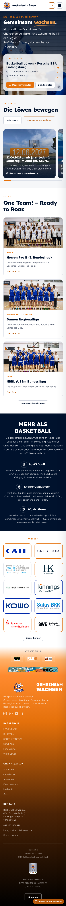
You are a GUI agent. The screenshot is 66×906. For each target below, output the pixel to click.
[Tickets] (52, 5)
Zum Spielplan (45, 85)
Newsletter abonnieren (39, 120)
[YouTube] (16, 713)
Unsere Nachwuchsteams (33, 403)
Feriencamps (10, 749)
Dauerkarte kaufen (21, 85)
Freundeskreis (10, 784)
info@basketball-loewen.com (18, 830)
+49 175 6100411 (11, 825)
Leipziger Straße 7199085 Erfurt (13, 818)
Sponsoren (8, 769)
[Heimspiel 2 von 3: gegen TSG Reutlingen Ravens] (58, 72)
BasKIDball (9, 734)
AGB (40, 853)
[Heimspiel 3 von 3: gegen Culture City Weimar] (58, 77)
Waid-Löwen (9, 753)
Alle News (12, 120)
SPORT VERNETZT (12, 739)
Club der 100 (9, 774)
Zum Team (12, 271)
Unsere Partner (33, 638)
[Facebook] (22, 713)
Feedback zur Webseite (50, 901)
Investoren (8, 779)
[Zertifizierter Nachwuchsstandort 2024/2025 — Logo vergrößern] (33, 868)
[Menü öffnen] (60, 5)
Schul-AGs (8, 743)
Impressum (33, 849)
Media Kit (8, 789)
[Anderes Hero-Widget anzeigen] (59, 87)
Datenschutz (30, 853)
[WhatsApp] (11, 713)
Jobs (5, 794)
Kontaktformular (11, 835)
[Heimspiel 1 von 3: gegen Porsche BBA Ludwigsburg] (58, 67)
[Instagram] (5, 713)
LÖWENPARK (10, 729)
